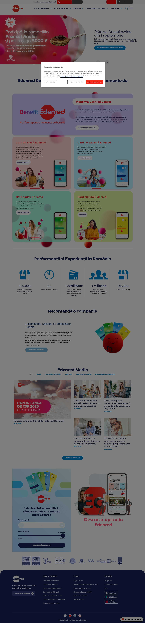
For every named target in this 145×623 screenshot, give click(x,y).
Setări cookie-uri (50, 82)
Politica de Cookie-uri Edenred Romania (71, 76)
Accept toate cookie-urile (94, 82)
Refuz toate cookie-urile (76, 82)
